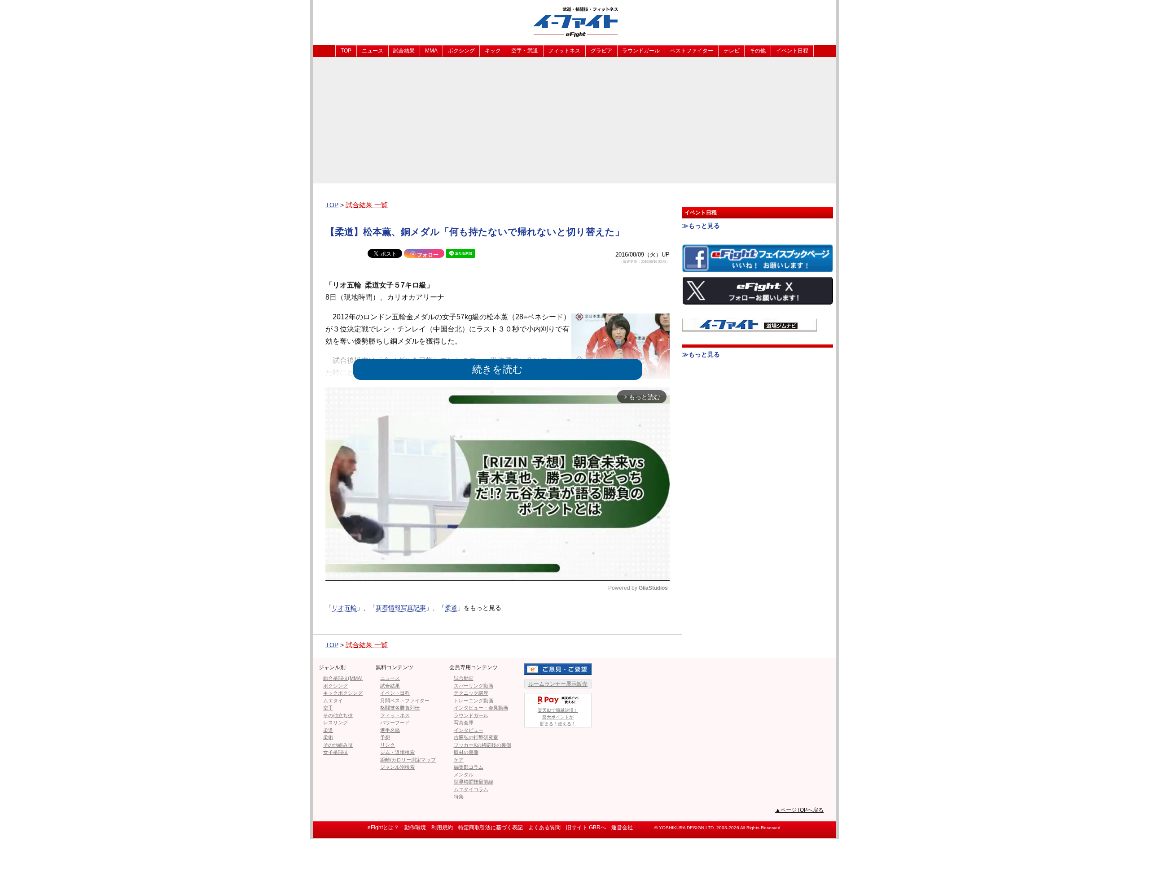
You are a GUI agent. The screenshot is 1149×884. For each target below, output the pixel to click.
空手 (328, 707)
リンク (387, 745)
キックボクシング (343, 693)
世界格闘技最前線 (473, 781)
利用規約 (442, 827)
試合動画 (464, 678)
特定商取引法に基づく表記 (490, 827)
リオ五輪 (344, 607)
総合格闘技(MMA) (343, 678)
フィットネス (564, 51)
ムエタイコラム (471, 789)
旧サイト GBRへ (586, 827)
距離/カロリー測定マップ (408, 759)
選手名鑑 (390, 730)
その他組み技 (338, 745)
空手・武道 (524, 51)
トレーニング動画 (473, 700)
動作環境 (415, 827)
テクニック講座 (471, 693)
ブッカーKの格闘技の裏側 (482, 745)
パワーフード (395, 722)
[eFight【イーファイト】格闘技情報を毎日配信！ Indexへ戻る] (574, 22)
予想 (385, 737)
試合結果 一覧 (367, 205)
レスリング (335, 722)
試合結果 (404, 51)
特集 (459, 796)
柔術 (328, 737)
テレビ (732, 51)
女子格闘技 (335, 752)
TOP (346, 51)
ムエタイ (333, 700)
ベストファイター (691, 51)
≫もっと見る (701, 225)
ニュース (372, 51)
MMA (431, 51)
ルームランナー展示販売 (558, 684)
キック (493, 51)
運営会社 (622, 827)
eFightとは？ (383, 827)
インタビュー (468, 730)
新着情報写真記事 (401, 607)
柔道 (451, 607)
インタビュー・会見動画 (481, 707)
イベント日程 (792, 51)
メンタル (464, 774)
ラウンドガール (641, 51)
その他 (758, 51)
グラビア (601, 51)
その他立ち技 (338, 715)
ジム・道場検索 (397, 752)
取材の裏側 (466, 752)
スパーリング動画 (473, 685)
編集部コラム (468, 767)
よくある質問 (544, 827)
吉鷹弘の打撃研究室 (476, 737)
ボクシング (461, 51)
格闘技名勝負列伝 (400, 707)
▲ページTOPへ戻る (799, 810)
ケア (459, 759)
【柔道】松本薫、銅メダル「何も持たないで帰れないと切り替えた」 (474, 231)
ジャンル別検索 (397, 767)
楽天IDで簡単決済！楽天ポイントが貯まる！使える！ (558, 717)
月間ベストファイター (405, 700)
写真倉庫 (464, 722)
